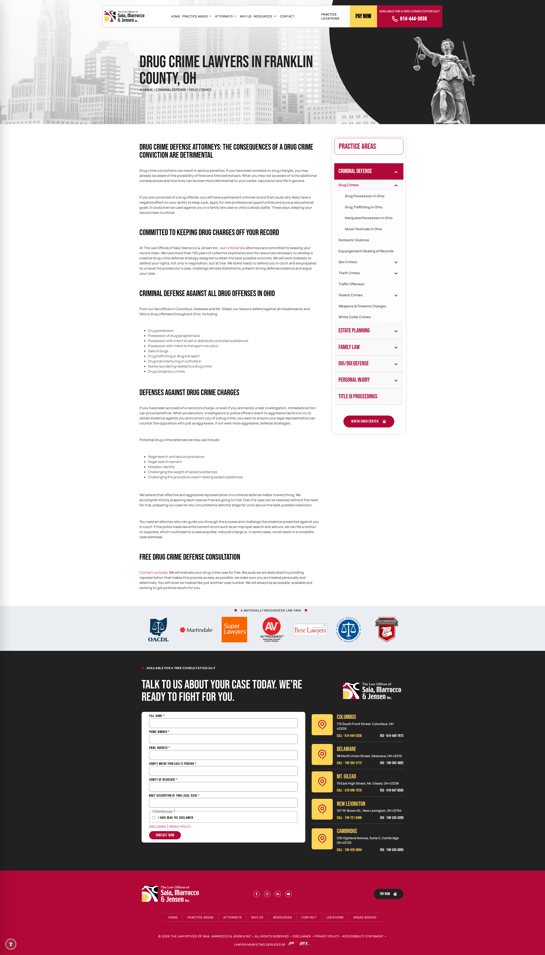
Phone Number (159, 732)
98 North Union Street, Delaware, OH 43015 (369, 756)
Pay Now (363, 16)
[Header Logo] (124, 16)
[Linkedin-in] (278, 894)
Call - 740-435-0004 (349, 850)
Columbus (346, 717)
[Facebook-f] (256, 894)
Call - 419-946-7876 (349, 790)
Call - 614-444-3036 (349, 736)
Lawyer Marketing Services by (260, 944)
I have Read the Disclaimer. (176, 818)
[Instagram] (267, 894)
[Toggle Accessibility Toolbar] (10, 944)
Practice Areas (195, 16)
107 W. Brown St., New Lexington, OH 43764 (369, 810)
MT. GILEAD (346, 776)
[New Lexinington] (322, 809)
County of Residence (163, 780)
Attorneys (224, 16)
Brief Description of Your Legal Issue (174, 795)
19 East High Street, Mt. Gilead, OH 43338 (368, 783)
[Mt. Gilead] (322, 781)
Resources (263, 16)
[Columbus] (322, 724)
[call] (395, 19)
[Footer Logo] (171, 893)
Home (175, 16)
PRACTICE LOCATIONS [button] (330, 16)
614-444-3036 (413, 19)
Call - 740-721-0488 (349, 818)
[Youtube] (288, 894)
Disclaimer (157, 826)
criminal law (235, 247)
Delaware (346, 749)
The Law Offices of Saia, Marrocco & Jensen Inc (211, 936)
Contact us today (153, 572)
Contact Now (165, 835)
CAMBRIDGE (347, 831)
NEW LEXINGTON (351, 803)
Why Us (246, 16)
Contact (287, 16)
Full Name (157, 716)
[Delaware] (322, 754)
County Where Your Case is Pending (172, 764)
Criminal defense (171, 89)
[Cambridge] (322, 838)
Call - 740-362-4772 (349, 763)
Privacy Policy (180, 826)
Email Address (159, 748)
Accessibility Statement (363, 936)
